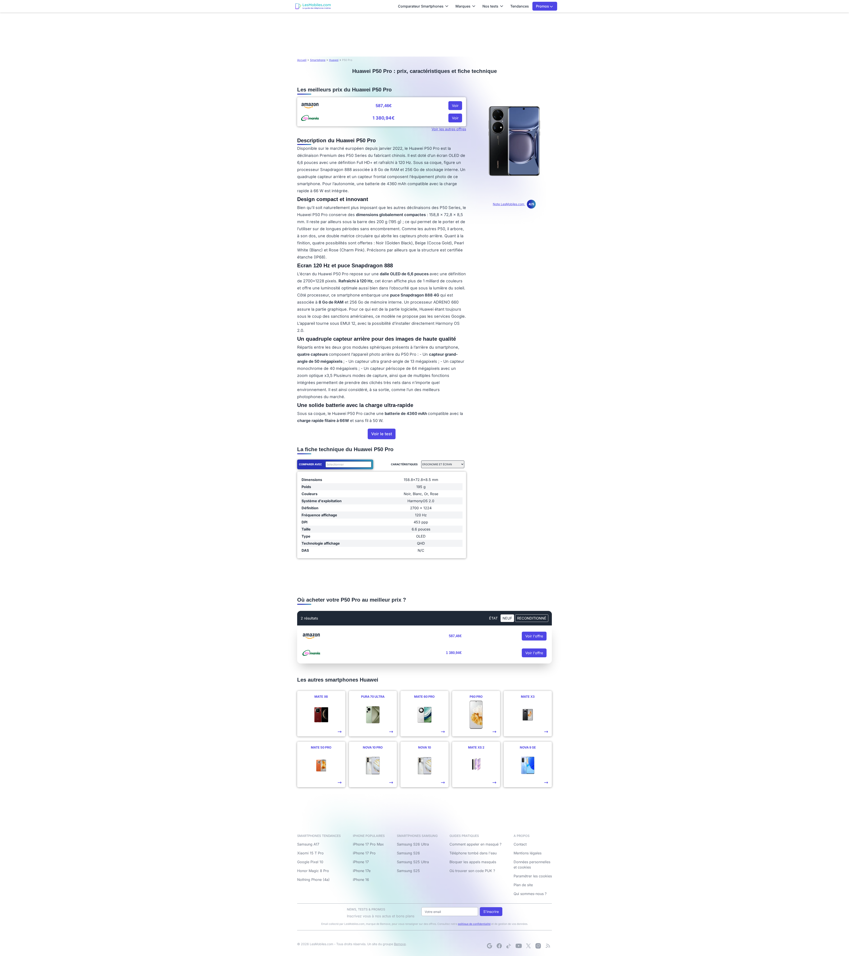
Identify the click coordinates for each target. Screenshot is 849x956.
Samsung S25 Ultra (413, 862)
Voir (455, 105)
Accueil (301, 60)
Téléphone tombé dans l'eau (473, 853)
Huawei (333, 60)
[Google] (489, 946)
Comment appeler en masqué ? (475, 844)
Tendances (519, 6)
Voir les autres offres (449, 129)
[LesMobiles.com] (313, 6)
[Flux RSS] (548, 946)
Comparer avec (310, 464)
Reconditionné (531, 618)
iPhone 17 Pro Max (368, 844)
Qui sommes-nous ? (530, 893)
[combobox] (348, 464)
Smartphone (317, 60)
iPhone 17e (362, 871)
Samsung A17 (308, 844)
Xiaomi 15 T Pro (310, 853)
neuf (507, 618)
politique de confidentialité (474, 924)
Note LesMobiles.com (513, 204)
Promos (543, 6)
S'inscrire (491, 911)
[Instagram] (538, 946)
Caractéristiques (404, 464)
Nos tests (490, 6)
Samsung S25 (408, 871)
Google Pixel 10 (310, 862)
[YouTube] (519, 946)
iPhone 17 (361, 862)
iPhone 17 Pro (364, 853)
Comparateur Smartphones (421, 6)
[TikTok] (509, 946)
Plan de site (523, 885)
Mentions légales (527, 853)
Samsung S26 (408, 853)
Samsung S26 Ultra (413, 844)
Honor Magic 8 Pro (313, 871)
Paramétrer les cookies (533, 876)
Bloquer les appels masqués (472, 862)
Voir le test (381, 433)
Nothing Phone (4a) (313, 879)
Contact (520, 844)
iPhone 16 (361, 879)
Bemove (400, 944)
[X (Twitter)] (528, 946)
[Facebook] (499, 946)
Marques (462, 6)
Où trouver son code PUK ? (472, 871)
